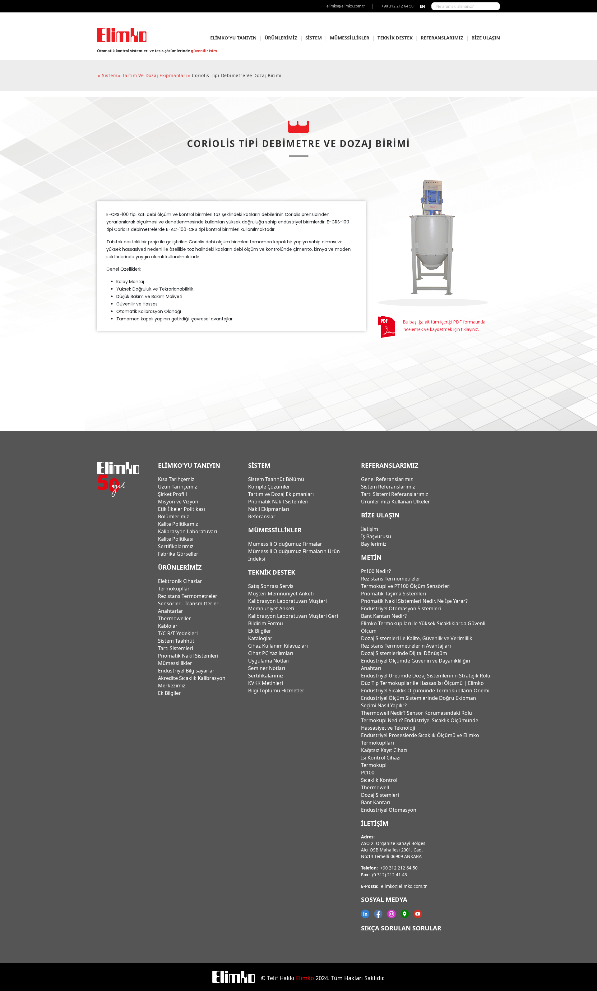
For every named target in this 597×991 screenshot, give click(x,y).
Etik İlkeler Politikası (181, 509)
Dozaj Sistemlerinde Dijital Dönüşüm (404, 653)
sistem (110, 75)
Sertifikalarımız (175, 546)
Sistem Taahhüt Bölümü (276, 479)
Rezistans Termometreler (187, 596)
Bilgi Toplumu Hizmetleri (277, 690)
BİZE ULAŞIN (485, 37)
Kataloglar (260, 638)
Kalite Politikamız (178, 524)
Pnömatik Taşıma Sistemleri (393, 593)
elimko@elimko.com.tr (404, 886)
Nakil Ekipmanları (268, 509)
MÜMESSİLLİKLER (349, 37)
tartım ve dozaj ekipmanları (154, 75)
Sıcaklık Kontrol (379, 780)
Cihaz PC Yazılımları (270, 653)
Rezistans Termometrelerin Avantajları (406, 645)
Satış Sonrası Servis (271, 586)
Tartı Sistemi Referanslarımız (394, 494)
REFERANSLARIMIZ (442, 37)
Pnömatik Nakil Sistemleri (188, 655)
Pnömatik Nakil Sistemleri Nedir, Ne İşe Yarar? (414, 601)
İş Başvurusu (376, 536)
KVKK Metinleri (265, 683)
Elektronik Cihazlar (180, 581)
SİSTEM (313, 37)
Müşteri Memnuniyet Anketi (281, 593)
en (422, 6)
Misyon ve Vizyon (178, 501)
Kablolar (168, 625)
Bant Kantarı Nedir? (384, 615)
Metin (371, 557)
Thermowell (375, 787)
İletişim (369, 528)
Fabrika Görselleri (179, 553)
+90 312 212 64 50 (399, 868)
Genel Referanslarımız (387, 479)
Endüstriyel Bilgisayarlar (186, 670)
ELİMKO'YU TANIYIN (233, 37)
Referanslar (261, 516)
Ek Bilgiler (169, 693)
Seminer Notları (266, 668)
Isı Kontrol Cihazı (380, 757)
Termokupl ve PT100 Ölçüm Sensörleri (406, 586)
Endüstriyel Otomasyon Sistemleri (401, 608)
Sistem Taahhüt (176, 640)
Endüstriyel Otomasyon (388, 809)
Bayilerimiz (373, 543)
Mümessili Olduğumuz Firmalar (285, 543)
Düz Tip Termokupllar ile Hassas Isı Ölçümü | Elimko (422, 683)
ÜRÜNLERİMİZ (281, 37)
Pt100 (367, 772)
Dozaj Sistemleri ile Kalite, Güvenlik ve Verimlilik (416, 638)
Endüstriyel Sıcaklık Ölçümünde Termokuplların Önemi (425, 690)
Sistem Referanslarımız (388, 486)
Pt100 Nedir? (376, 571)
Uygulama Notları (268, 660)
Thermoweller (174, 618)
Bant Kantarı (375, 802)
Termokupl (373, 765)
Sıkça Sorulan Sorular (401, 928)
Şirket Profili (172, 494)
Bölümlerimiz (173, 516)
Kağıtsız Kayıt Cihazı (384, 750)
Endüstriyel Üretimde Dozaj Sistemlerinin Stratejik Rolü (425, 675)
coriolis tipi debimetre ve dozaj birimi (236, 75)
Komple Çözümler (269, 486)
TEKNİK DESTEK (395, 37)
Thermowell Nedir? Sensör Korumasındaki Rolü (416, 712)
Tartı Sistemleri (175, 648)
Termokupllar (174, 588)
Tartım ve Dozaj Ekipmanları (281, 494)
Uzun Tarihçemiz (177, 486)
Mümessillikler (175, 663)
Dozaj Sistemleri (380, 794)
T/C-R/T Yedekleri (178, 633)
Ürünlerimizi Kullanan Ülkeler (395, 501)
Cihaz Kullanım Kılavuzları (278, 645)
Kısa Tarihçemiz (176, 479)
